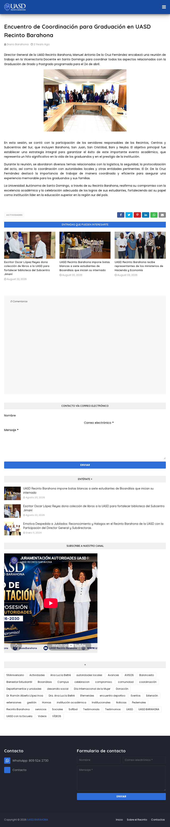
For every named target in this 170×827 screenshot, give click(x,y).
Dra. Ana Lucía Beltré (62, 695)
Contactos (158, 819)
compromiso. (103, 682)
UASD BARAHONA (148, 709)
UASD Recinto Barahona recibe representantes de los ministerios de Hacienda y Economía (139, 266)
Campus (63, 682)
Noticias (121, 702)
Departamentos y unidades (23, 689)
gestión (31, 702)
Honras (46, 702)
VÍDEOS (56, 716)
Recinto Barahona (18, 709)
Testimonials (91, 709)
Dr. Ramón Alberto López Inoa (24, 695)
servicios (40, 709)
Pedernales (139, 702)
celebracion (82, 682)
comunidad (126, 682)
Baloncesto (146, 675)
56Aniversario (15, 675)
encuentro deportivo (112, 695)
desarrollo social (57, 689)
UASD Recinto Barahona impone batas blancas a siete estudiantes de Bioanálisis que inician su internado (85, 266)
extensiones (13, 702)
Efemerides (87, 695)
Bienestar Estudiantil (19, 682)
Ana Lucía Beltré (60, 675)
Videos (42, 716)
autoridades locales (89, 675)
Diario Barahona (18, 44)
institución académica (71, 702)
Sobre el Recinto (137, 819)
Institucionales (101, 702)
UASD (129, 709)
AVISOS (129, 675)
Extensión (152, 695)
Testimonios (113, 709)
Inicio (119, 819)
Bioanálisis (45, 682)
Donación (122, 689)
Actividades (14, 215)
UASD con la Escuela (19, 716)
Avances (113, 675)
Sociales (57, 709)
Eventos (136, 695)
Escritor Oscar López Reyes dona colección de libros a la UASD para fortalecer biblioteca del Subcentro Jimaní (94, 508)
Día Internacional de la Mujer (92, 689)
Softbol (73, 709)
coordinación (148, 682)
